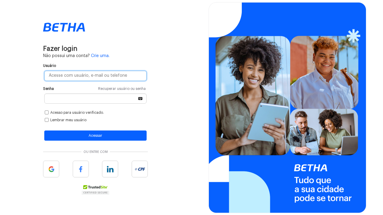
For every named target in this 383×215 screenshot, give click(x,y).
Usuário (49, 65)
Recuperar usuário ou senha (122, 88)
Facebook (81, 169)
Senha (94, 88)
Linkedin (110, 169)
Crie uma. (100, 56)
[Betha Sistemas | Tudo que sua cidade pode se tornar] (64, 27)
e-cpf (140, 169)
